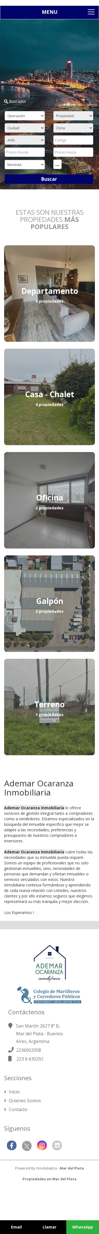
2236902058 (28, 1050)
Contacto (18, 1109)
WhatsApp (82, 1227)
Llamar (49, 1227)
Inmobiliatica (46, 1168)
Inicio (14, 1092)
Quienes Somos (24, 1101)
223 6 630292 (29, 1059)
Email (16, 1227)
